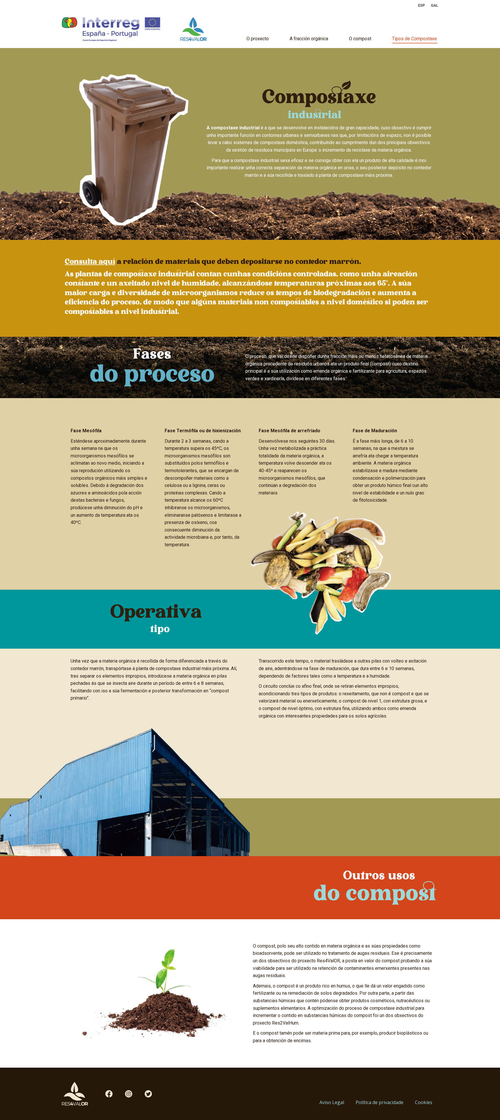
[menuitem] (421, 5)
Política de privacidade (379, 1102)
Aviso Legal (331, 1102)
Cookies (423, 1102)
